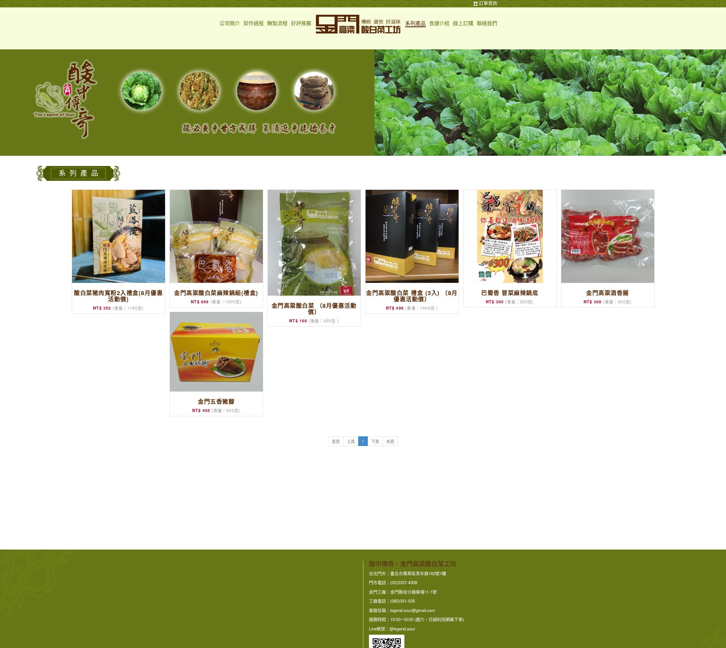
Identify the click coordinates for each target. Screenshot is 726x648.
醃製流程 (277, 23)
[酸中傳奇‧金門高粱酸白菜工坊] (358, 23)
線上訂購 (463, 23)
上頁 (351, 441)
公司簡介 (230, 23)
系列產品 (415, 23)
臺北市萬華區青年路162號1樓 (418, 573)
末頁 (390, 441)
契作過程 (253, 23)
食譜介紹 (439, 23)
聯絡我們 (487, 23)
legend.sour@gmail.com (412, 610)
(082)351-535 (402, 601)
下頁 (375, 441)
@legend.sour (402, 629)
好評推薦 (301, 23)
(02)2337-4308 (403, 582)
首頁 (336, 441)
